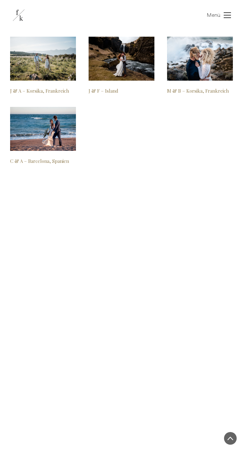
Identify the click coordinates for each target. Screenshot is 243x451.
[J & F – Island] (121, 59)
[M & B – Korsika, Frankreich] (200, 59)
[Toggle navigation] (212, 15)
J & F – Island (103, 91)
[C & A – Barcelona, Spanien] (43, 129)
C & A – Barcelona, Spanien (39, 161)
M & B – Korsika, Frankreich (198, 91)
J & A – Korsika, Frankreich (39, 91)
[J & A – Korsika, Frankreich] (43, 59)
